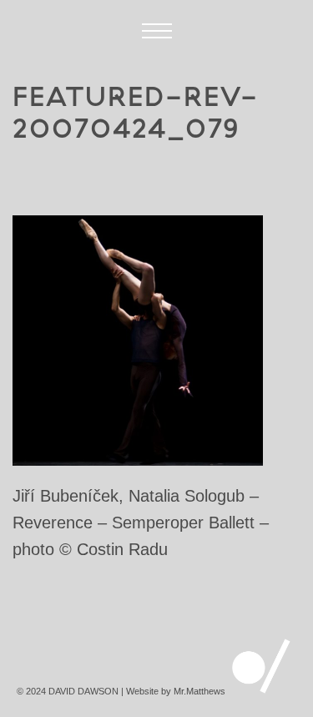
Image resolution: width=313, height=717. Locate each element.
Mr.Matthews (199, 691)
